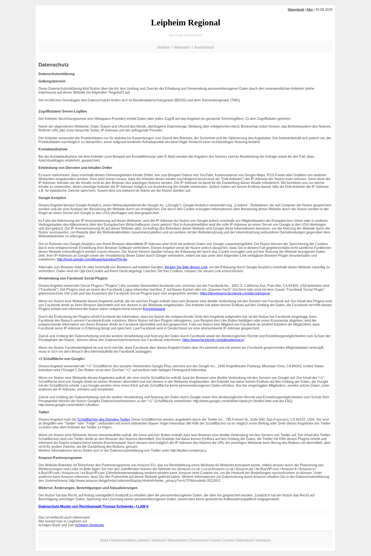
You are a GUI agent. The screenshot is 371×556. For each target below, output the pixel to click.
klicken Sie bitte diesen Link (186, 267)
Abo (310, 9)
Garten (216, 540)
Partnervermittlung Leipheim (130, 540)
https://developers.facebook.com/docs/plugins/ (235, 293)
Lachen (229, 540)
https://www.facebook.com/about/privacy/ (213, 340)
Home (104, 540)
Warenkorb (296, 9)
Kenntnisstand (154, 309)
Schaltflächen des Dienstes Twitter (103, 419)
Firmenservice (199, 540)
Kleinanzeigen (177, 540)
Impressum (263, 540)
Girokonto (158, 540)
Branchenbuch (204, 47)
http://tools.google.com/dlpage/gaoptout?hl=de (92, 259)
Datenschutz (244, 540)
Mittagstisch (182, 47)
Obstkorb (163, 47)
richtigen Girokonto (89, 525)
